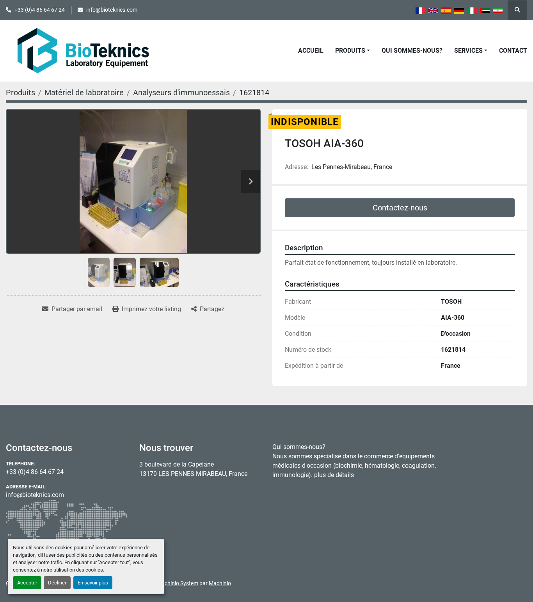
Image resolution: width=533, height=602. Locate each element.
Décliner (57, 583)
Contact (513, 50)
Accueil (310, 50)
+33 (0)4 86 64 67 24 (39, 10)
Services (468, 50)
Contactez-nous (400, 207)
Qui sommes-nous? (412, 50)
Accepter (27, 583)
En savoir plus (93, 583)
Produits (350, 50)
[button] (352, 50)
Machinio (220, 583)
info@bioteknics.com (111, 10)
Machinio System (177, 583)
